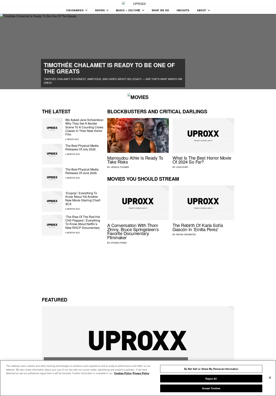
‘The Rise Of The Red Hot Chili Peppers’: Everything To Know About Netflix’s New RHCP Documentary (82, 222)
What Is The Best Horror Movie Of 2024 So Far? (202, 160)
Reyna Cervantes (186, 234)
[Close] (270, 378)
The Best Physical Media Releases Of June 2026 (82, 171)
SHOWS (100, 10)
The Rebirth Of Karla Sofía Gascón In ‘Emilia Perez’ (198, 227)
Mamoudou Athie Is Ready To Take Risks (135, 160)
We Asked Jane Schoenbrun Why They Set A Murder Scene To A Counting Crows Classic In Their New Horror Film (84, 127)
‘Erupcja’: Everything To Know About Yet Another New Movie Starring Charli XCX (82, 198)
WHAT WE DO (160, 10)
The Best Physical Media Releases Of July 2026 (82, 147)
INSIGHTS (183, 10)
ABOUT (201, 10)
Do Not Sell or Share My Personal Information (211, 369)
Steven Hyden (119, 242)
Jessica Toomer (120, 166)
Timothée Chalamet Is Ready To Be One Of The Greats (109, 68)
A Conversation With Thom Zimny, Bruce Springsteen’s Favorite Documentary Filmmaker (133, 231)
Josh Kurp (182, 166)
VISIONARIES (75, 10)
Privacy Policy (141, 373)
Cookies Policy (123, 373)
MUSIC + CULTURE (128, 10)
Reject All (211, 378)
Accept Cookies (211, 388)
